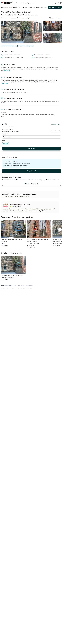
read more (7, 70)
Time (3, 140)
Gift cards (12, 7)
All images (37, 22)
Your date (5, 134)
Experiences (4, 7)
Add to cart (31, 148)
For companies (25, 7)
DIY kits (17, 7)
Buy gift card (31, 171)
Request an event (54, 7)
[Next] (60, 229)
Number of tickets (7, 129)
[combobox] (33, 3)
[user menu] (58, 3)
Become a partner (41, 7)
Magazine (32, 7)
